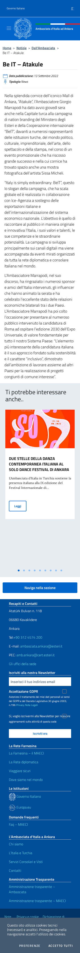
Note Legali (31, 705)
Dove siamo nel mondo (26, 779)
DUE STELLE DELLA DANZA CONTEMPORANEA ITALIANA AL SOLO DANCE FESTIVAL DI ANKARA (39, 464)
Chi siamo (16, 844)
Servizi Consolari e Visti (26, 861)
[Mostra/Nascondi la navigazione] (9, 28)
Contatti (15, 870)
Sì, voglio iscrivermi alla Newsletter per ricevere (39, 716)
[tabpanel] (40, 488)
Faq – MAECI (18, 824)
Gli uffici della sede (22, 663)
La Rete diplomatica (23, 762)
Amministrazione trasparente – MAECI (37, 900)
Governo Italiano (16, 8)
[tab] (19, 570)
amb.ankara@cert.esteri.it (35, 655)
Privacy (20, 705)
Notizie (21, 48)
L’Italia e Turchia (20, 852)
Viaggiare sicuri (19, 770)
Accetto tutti (60, 945)
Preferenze (29, 945)
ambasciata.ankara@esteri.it (41, 646)
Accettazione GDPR (23, 691)
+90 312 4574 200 (28, 637)
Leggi (20, 505)
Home (7, 48)
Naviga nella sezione (40, 587)
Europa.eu (23, 807)
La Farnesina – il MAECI (26, 753)
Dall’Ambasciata (43, 48)
